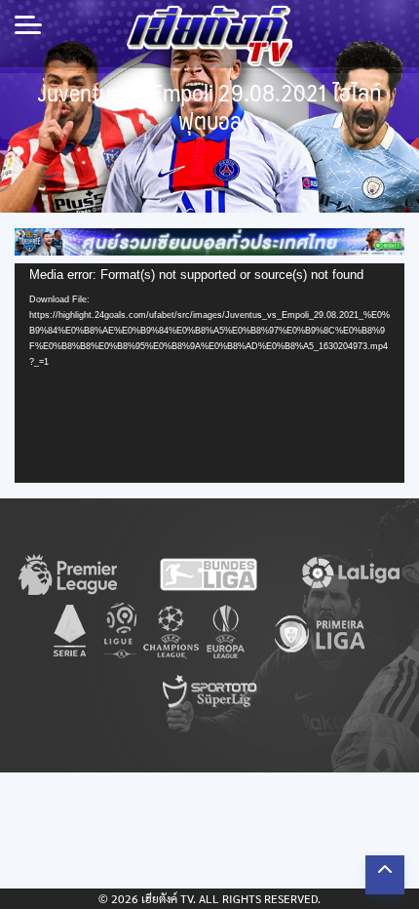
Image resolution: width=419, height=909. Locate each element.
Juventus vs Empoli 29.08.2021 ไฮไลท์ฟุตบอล (210, 106)
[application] (209, 373)
